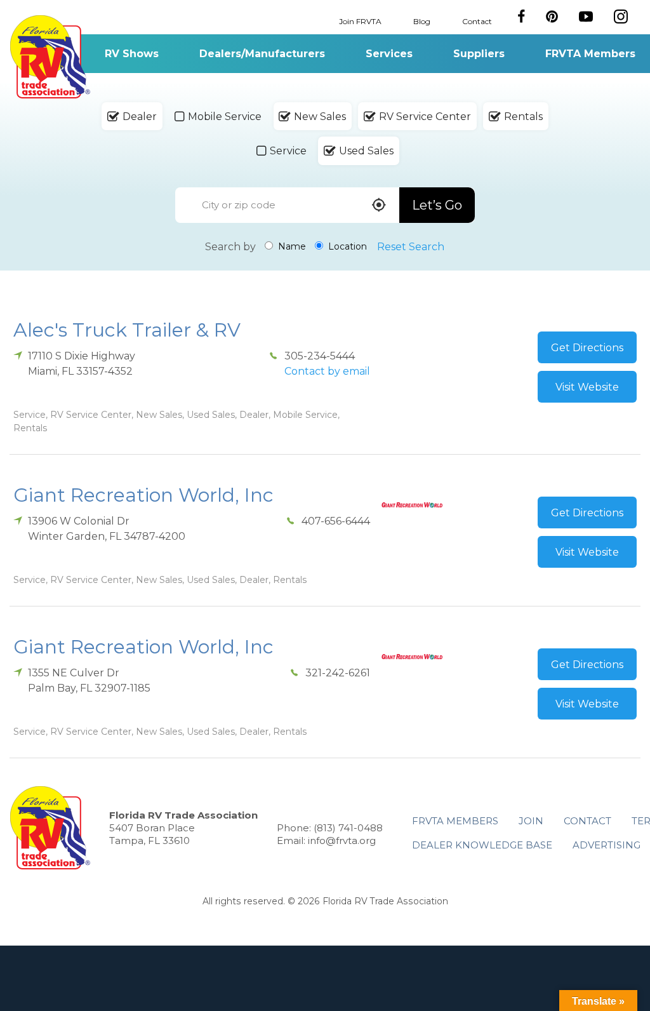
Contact (477, 21)
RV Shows (132, 54)
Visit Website (587, 387)
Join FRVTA (360, 21)
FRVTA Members (590, 54)
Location (346, 246)
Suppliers (479, 54)
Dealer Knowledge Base (482, 845)
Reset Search (410, 247)
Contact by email (327, 371)
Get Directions (587, 348)
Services (389, 54)
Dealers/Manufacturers (262, 54)
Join (531, 821)
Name (290, 246)
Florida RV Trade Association (50, 56)
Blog (421, 21)
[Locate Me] (379, 206)
